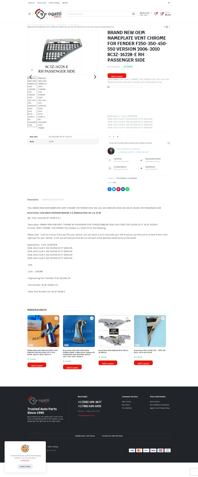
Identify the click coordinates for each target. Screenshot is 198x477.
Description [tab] (32, 199)
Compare (57, 323)
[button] (32, 70)
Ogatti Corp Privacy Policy (160, 408)
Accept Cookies (25, 466)
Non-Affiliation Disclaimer (159, 405)
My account (42, 3)
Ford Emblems (62, 25)
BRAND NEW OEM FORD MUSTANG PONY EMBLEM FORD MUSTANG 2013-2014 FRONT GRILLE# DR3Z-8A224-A (42, 352)
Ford (114, 182)
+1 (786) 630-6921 (125, 152)
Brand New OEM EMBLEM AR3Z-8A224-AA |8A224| (113, 351)
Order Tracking (54, 3)
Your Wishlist (127, 408)
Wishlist (65, 3)
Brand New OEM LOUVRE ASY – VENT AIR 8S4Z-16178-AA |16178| (149, 351)
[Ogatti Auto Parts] (48, 14)
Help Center (126, 402)
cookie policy (25, 460)
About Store (155, 402)
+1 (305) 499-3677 (142, 152)
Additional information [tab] (53, 199)
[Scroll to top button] (193, 472)
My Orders (126, 405)
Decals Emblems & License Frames (44, 25)
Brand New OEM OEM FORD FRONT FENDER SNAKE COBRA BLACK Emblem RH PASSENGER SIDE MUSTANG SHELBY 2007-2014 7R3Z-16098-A (79, 353)
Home (29, 25)
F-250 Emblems (74, 25)
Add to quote (117, 76)
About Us (31, 3)
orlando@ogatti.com (86, 415)
